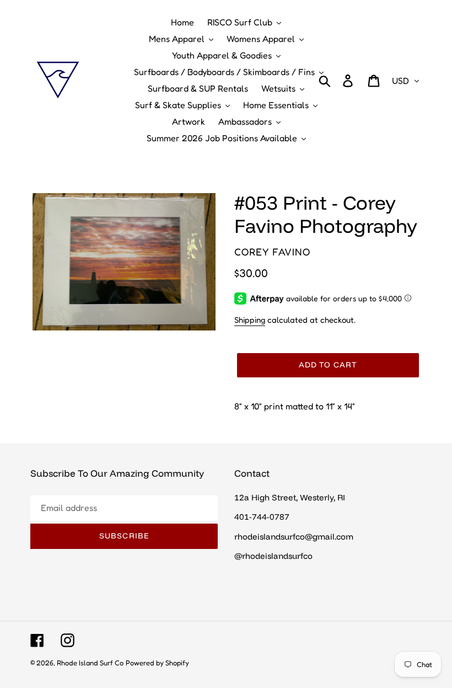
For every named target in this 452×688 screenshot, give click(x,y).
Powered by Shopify (157, 662)
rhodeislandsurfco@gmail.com (293, 536)
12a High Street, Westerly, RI (289, 497)
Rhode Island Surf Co (90, 662)
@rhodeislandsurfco (273, 556)
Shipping (249, 319)
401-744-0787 (261, 516)
